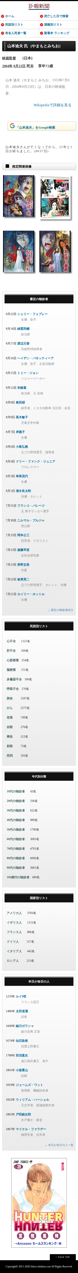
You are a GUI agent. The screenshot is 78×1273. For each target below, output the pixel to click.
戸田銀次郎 (23, 1114)
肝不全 (11, 650)
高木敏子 (22, 417)
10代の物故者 (16, 791)
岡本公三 (23, 535)
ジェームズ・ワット (29, 1085)
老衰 (10, 717)
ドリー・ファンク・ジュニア (35, 461)
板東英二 (23, 579)
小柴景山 (22, 1070)
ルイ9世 (21, 996)
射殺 (10, 746)
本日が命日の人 (39, 981)
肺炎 (10, 698)
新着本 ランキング (56, 33)
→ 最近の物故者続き (60, 610)
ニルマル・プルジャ (31, 520)
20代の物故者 (16, 801)
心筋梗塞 (13, 660)
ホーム (9, 16)
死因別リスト (14, 24)
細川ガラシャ (25, 1026)
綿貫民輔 (23, 328)
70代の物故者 (16, 848)
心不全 (11, 641)
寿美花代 (22, 476)
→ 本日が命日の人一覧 (59, 1145)
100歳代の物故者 (18, 877)
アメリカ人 (14, 913)
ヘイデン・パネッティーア (35, 358)
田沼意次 (22, 1055)
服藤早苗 (23, 550)
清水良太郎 (23, 491)
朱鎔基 (21, 387)
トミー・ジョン (28, 373)
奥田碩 (20, 402)
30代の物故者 (16, 810)
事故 (10, 736)
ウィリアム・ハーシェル (32, 1099)
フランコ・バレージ (31, 505)
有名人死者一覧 (15, 33)
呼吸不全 (13, 688)
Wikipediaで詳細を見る (53, 105)
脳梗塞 (11, 669)
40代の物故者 (16, 820)
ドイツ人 (13, 941)
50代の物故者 (16, 829)
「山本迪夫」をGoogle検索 (35, 127)
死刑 (10, 755)
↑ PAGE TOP (63, 1257)
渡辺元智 (23, 343)
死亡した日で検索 (56, 16)
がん (10, 708)
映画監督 (9, 58)
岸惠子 (20, 432)
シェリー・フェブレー (32, 314)
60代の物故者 (16, 839)
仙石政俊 (22, 1040)
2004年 (7, 66)
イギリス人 (14, 922)
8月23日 (19, 66)
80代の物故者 (16, 858)
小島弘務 (22, 446)
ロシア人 (13, 960)
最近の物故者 (39, 299)
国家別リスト (39, 898)
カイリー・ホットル (31, 594)
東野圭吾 (23, 564)
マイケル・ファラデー (31, 1129)
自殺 (10, 727)
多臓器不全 (14, 679)
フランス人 (14, 932)
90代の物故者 (16, 867)
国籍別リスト (53, 24)
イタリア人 (14, 951)
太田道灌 (22, 1011)
